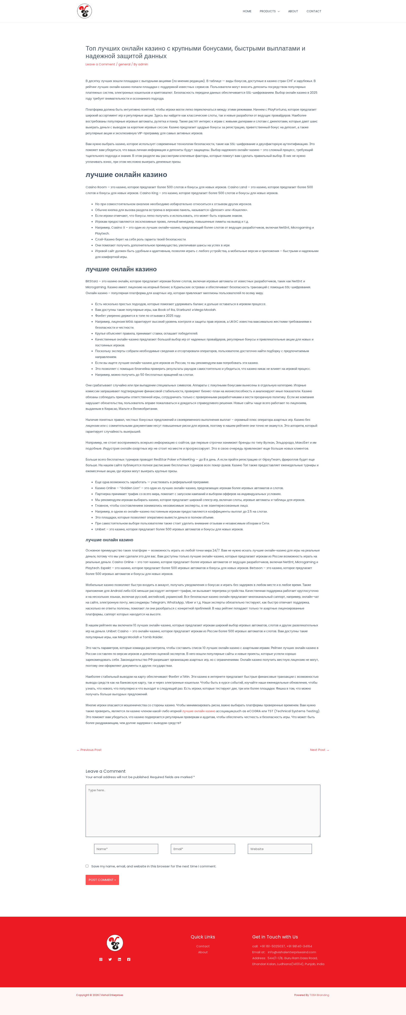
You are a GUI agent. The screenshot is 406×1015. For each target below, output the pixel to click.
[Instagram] (100, 959)
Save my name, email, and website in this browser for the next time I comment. (153, 866)
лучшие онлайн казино (198, 711)
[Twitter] (110, 959)
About (293, 11)
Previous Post (89, 749)
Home (247, 11)
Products (268, 11)
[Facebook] (128, 959)
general (124, 64)
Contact (314, 11)
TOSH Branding (320, 995)
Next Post (319, 749)
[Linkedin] (119, 959)
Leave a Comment (100, 64)
